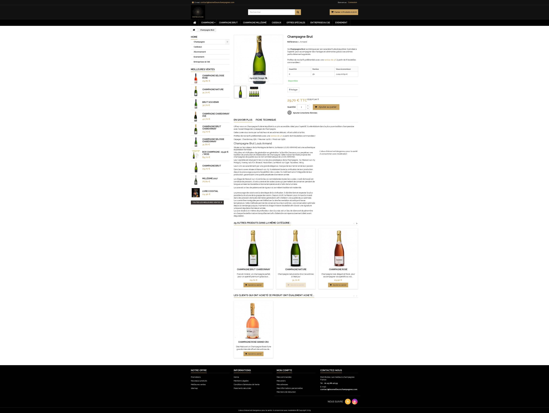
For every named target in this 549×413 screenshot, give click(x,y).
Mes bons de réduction (286, 392)
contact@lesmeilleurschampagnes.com (338, 389)
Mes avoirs (281, 381)
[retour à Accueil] (194, 30)
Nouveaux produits (199, 381)
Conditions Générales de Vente (246, 384)
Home (236, 377)
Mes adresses (282, 384)
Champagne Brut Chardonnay (211, 127)
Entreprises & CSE (320, 22)
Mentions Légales (241, 381)
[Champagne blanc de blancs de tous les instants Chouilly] (196, 116)
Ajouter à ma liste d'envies (305, 113)
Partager (294, 90)
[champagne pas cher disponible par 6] (196, 167)
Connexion (352, 2)
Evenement (341, 22)
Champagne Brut (228, 22)
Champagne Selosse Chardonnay (213, 140)
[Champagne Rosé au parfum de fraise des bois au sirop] (196, 78)
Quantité (291, 107)
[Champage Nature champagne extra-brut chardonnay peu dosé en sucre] (196, 91)
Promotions (196, 377)
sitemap (194, 388)
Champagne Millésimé (254, 22)
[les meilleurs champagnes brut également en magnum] (196, 104)
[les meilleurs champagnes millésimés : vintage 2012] (196, 180)
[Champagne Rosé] (338, 248)
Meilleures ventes (203, 69)
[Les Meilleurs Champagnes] (217, 12)
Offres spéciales (296, 22)
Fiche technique (266, 119)
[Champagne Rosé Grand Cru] (253, 320)
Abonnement (200, 52)
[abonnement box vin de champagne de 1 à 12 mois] (196, 155)
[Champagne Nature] (295, 248)
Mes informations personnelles (290, 388)
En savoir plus (243, 119)
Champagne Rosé (338, 269)
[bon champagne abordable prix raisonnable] (196, 129)
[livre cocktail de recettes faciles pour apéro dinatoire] (196, 193)
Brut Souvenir (210, 102)
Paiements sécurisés (242, 388)
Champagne (207, 22)
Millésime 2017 (210, 178)
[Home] (194, 22)
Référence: (292, 42)
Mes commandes (284, 377)
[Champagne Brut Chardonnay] (253, 248)
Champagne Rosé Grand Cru (253, 342)
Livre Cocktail (210, 191)
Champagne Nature (212, 89)
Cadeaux (276, 22)
